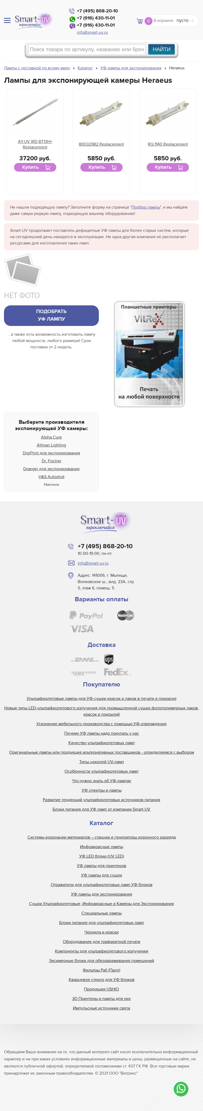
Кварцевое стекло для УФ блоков (102, 979)
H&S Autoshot (51, 476)
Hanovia (51, 484)
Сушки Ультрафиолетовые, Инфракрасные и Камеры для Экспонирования (101, 903)
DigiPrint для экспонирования (51, 453)
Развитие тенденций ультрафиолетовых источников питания (101, 799)
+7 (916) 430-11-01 (96, 18)
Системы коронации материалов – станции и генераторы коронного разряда (101, 837)
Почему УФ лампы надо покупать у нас (101, 733)
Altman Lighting (51, 445)
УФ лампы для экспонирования (101, 894)
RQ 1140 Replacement (168, 144)
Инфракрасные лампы (101, 846)
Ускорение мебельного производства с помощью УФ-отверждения (101, 724)
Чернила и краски (101, 932)
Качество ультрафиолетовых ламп (101, 743)
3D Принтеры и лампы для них (101, 998)
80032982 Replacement (101, 144)
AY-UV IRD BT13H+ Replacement (35, 144)
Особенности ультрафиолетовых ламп (101, 771)
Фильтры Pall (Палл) (101, 970)
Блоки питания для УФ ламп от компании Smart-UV (101, 809)
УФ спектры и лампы (102, 790)
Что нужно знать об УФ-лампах (101, 780)
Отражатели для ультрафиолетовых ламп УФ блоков (102, 884)
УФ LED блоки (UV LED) (101, 856)
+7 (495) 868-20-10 (97, 11)
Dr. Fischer (51, 461)
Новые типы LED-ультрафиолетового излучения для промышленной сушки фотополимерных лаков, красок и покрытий (101, 711)
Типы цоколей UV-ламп (101, 761)
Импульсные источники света (101, 1008)
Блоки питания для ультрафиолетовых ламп (101, 922)
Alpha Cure (51, 437)
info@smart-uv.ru (92, 32)
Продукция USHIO (101, 989)
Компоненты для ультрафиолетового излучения (101, 951)
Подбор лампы (146, 207)
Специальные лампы (101, 913)
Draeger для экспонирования (51, 469)
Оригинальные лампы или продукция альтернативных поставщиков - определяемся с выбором (101, 752)
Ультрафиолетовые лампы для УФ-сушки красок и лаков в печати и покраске (102, 698)
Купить (30, 167)
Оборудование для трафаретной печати (101, 941)
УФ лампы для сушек (101, 875)
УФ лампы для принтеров (101, 865)
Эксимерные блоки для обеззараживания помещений (101, 960)
